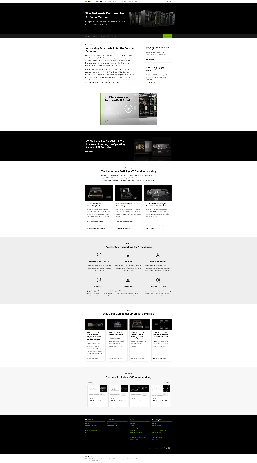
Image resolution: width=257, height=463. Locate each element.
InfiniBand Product (112, 425)
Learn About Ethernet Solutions (95, 221)
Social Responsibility (157, 437)
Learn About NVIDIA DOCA (152, 228)
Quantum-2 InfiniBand (91, 430)
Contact (143, 459)
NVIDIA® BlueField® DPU (111, 77)
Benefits (103, 36)
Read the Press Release (93, 358)
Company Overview (156, 425)
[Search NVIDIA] (162, 1)
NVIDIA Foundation (156, 432)
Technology (96, 36)
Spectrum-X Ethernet (90, 425)
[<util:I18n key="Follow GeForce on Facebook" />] (164, 448)
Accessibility (117, 459)
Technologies (155, 439)
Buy (136, 1)
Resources (113, 36)
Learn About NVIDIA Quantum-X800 (125, 225)
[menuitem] (98, 1)
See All (167, 382)
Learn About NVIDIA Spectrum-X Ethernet (98, 225)
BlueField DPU (88, 423)
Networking (99, 1)
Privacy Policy (88, 459)
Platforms (107, 1)
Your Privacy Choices (98, 459)
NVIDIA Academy (134, 435)
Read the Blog (150, 59)
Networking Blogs (134, 428)
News (108, 36)
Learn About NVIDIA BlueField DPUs (155, 225)
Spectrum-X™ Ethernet (104, 75)
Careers (153, 442)
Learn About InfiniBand (124, 221)
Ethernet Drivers (134, 439)
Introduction (88, 36)
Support (130, 1)
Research (154, 435)
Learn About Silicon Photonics (124, 228)
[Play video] (128, 109)
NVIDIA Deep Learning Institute (137, 437)
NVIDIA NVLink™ (105, 72)
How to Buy (132, 423)
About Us (154, 423)
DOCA (86, 432)
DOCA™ (125, 77)
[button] (164, 2)
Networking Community (136, 432)
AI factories (89, 55)
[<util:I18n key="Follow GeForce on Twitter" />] (169, 448)
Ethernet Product (111, 423)
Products (115, 1)
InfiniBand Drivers (134, 442)
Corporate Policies (126, 459)
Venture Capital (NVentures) (159, 430)
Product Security (136, 459)
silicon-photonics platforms (125, 80)
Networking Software (112, 428)
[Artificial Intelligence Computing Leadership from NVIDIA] (89, 1)
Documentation (133, 430)
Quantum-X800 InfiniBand (92, 428)
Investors (154, 428)
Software (123, 1)
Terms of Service (109, 459)
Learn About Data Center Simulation (96, 228)
